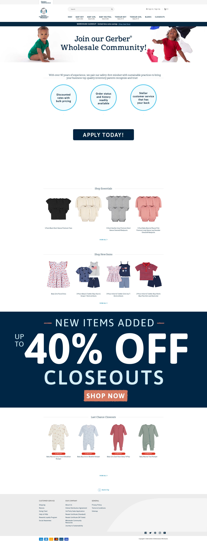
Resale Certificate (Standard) (75, 514)
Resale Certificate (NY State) (75, 517)
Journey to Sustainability (74, 526)
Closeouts (160, 17)
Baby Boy (80, 18)
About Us (68, 505)
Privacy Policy (97, 505)
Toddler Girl (136, 18)
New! (70, 17)
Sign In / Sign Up (154, 9)
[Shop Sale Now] (124, 24)
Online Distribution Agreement (76, 508)
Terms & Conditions (99, 508)
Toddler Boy (120, 18)
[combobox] (91, 9)
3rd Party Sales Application (75, 511)
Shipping (42, 505)
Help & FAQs (43, 514)
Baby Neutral (105, 18)
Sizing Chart (43, 511)
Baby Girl (91, 18)
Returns (41, 508)
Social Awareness (45, 520)
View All (103, 239)
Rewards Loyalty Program (48, 517)
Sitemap (95, 511)
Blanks (148, 17)
